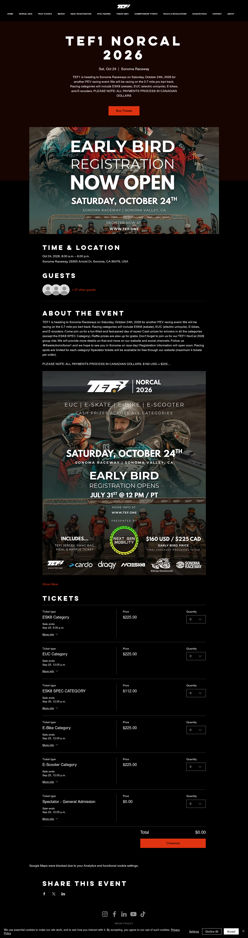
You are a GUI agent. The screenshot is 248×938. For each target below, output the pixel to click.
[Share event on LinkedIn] (63, 893)
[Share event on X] (54, 893)
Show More (50, 584)
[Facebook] (114, 914)
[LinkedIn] (124, 914)
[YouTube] (133, 914)
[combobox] (196, 619)
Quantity (191, 611)
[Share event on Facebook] (44, 893)
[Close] (243, 931)
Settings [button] (194, 931)
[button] (45, 13)
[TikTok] (143, 914)
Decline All (211, 931)
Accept (231, 931)
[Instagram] (105, 914)
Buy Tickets (124, 111)
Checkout (173, 843)
